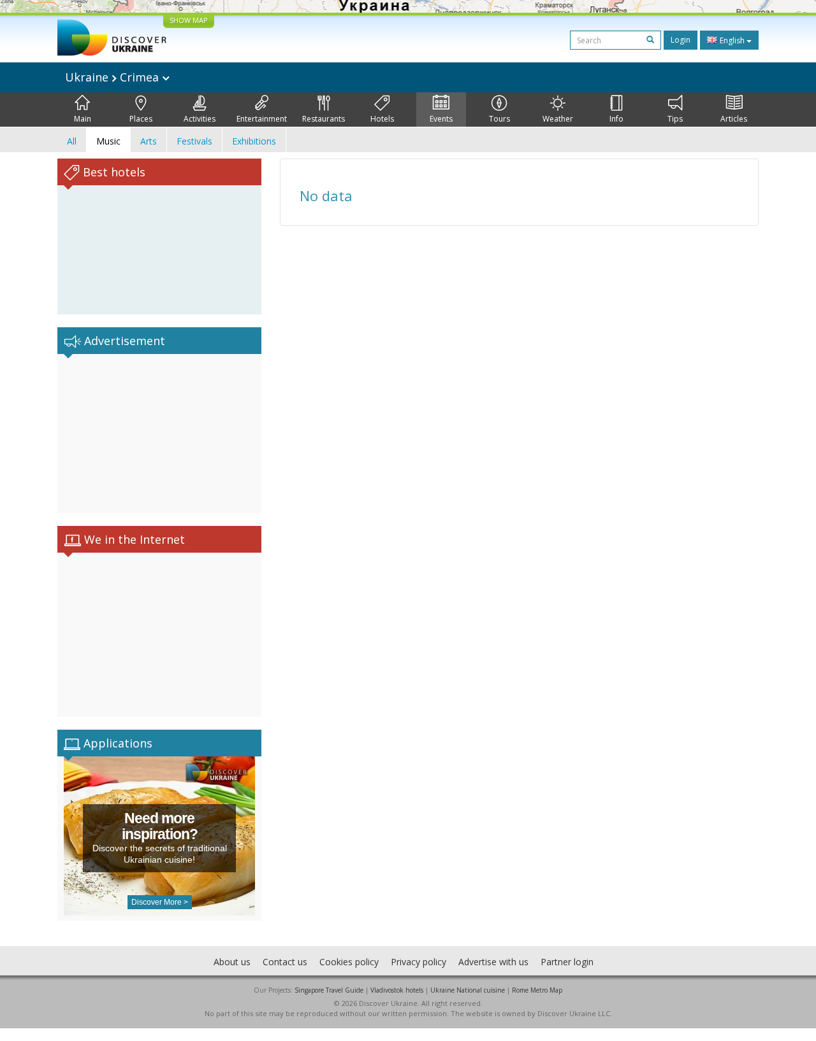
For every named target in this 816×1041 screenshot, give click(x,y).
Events (441, 118)
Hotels (382, 118)
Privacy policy (418, 962)
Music (108, 141)
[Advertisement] (159, 433)
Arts (148, 141)
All (71, 141)
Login (680, 39)
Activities (199, 118)
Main (82, 118)
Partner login (567, 962)
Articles (733, 118)
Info (616, 118)
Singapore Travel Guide (329, 990)
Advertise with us (493, 962)
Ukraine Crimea (113, 77)
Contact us (285, 962)
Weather (558, 118)
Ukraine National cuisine (467, 990)
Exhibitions (254, 141)
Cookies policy (349, 962)
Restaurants (323, 118)
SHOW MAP (189, 20)
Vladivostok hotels (396, 990)
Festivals (194, 141)
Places (140, 118)
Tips (675, 118)
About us (232, 962)
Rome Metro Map (537, 990)
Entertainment (262, 118)
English (732, 40)
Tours (499, 118)
